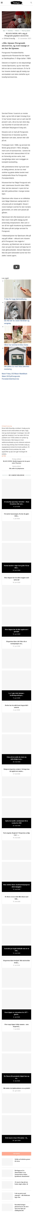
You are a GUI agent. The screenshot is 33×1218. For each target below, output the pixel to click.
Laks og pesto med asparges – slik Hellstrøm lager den (22, 1195)
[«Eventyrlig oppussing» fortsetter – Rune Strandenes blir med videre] (16, 489)
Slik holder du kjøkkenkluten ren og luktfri (16, 1088)
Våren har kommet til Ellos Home (16, 345)
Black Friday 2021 (8, 374)
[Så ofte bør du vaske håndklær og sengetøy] (17, 310)
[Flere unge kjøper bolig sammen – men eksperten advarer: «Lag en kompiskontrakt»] (16, 1041)
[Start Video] (16, 267)
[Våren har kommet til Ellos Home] (17, 334)
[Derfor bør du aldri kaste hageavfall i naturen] (16, 722)
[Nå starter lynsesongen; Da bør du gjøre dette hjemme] (16, 531)
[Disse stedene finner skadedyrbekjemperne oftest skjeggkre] (16, 872)
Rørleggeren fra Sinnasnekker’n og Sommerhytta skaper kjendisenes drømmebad (22, 1173)
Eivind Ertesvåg (9, 38)
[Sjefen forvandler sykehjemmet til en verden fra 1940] (16, 808)
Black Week (19, 374)
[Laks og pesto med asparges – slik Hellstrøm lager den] (7, 1196)
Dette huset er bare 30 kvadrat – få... (16, 1138)
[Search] (31, 3)
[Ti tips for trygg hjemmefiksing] (17, 289)
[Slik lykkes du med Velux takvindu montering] (17, 356)
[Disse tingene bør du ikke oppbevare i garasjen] (16, 616)
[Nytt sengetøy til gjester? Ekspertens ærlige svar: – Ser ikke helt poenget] (16, 850)
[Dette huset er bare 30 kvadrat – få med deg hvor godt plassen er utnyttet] (16, 1125)
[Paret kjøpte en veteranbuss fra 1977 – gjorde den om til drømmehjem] (16, 999)
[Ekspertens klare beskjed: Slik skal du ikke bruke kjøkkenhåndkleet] (16, 978)
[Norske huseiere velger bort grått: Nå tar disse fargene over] (16, 553)
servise (16, 379)
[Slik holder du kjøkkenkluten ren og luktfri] (16, 1103)
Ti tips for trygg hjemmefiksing (15, 299)
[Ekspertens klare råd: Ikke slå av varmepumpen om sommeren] (16, 659)
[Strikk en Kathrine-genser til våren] (7, 1162)
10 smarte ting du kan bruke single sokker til (21, 1183)
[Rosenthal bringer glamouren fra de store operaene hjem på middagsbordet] (7, 1207)
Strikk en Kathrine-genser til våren (22, 1160)
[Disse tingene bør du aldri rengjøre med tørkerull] (16, 595)
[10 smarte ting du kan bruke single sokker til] (7, 1185)
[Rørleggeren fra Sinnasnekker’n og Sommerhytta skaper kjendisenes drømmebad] (7, 1173)
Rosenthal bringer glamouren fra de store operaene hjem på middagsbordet (22, 1207)
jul (11, 376)
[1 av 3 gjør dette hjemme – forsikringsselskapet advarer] (16, 680)
